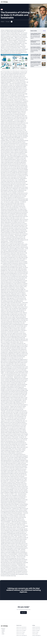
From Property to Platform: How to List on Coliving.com (36, 48)
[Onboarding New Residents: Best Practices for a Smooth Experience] (44, 64)
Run (1, 9)
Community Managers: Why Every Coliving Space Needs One (36, 55)
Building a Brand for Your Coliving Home (35, 41)
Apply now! (23, 612)
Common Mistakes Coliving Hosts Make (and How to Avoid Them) (36, 34)
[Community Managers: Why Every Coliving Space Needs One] (44, 57)
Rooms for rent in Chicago (21, 632)
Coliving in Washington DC (36, 635)
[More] (11, 21)
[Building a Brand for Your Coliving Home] (44, 42)
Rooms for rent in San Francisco (21, 627)
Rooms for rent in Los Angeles (21, 630)
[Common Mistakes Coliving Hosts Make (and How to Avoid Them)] (44, 36)
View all (44, 30)
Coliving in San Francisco (36, 627)
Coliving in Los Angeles (35, 630)
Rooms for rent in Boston (20, 633)
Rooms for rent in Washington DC (22, 635)
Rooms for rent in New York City (21, 628)
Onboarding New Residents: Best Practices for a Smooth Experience (36, 62)
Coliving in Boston (35, 633)
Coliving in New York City (36, 628)
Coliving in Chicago (35, 632)
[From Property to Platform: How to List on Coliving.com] (44, 49)
